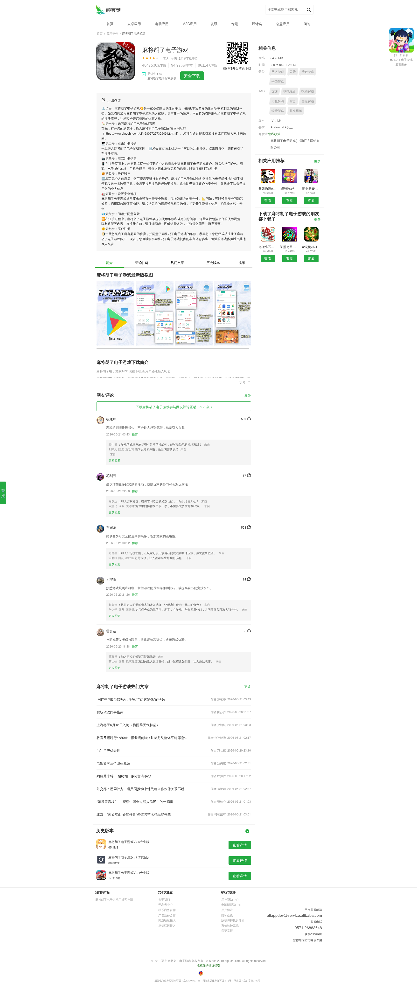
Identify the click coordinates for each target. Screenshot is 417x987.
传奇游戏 (307, 71)
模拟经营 (289, 91)
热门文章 (177, 262)
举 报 (3, 493)
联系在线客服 (313, 934)
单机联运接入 (167, 925)
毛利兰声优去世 (108, 750)
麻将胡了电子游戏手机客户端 (114, 899)
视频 (241, 262)
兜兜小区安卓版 (267, 246)
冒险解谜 (307, 101)
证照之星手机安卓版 (289, 246)
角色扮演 (277, 101)
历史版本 (213, 262)
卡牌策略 (277, 81)
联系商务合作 (167, 910)
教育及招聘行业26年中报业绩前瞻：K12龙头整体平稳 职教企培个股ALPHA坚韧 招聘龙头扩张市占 (143, 737)
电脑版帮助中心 (231, 904)
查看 (267, 200)
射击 (293, 101)
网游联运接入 (167, 920)
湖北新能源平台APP (311, 188)
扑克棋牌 (296, 110)
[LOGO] (108, 9)
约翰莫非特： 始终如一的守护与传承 (124, 775)
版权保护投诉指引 (232, 920)
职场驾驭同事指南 (110, 712)
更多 (247, 395)
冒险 (293, 71)
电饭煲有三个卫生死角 (113, 763)
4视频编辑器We (289, 188)
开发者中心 (165, 904)
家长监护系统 (230, 925)
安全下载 (192, 75)
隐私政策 (274, 133)
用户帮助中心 (230, 899)
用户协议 (227, 910)
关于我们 (164, 899)
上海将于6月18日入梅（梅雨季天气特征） (128, 724)
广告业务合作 (167, 915)
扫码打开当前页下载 (237, 68)
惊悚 (274, 91)
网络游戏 (277, 71)
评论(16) (141, 262)
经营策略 (277, 110)
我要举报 (227, 930)
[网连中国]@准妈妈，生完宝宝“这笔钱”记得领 (131, 699)
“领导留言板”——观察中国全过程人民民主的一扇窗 (135, 801)
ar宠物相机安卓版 (311, 246)
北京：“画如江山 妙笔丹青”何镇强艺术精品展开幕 (134, 814)
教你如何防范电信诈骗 (307, 940)
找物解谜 (307, 91)
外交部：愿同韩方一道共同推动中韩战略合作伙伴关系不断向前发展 (143, 788)
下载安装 (192, 58)
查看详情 (240, 844)
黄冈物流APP (267, 188)
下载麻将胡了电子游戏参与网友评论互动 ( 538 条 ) (174, 406)
